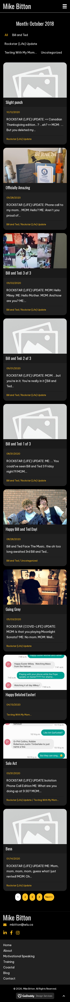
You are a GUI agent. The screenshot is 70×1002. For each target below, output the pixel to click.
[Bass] (35, 850)
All (6, 35)
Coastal (8, 967)
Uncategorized (51, 52)
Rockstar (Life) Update (21, 44)
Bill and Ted (20, 35)
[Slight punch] (35, 103)
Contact (9, 978)
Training (8, 962)
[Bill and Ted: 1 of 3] (35, 445)
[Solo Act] (35, 764)
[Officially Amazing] (35, 189)
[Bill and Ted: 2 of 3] (35, 359)
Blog (6, 973)
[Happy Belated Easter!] (35, 687)
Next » (49, 897)
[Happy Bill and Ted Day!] (35, 527)
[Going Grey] (35, 610)
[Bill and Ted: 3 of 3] (35, 274)
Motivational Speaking (19, 956)
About (7, 951)
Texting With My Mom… (21, 52)
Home (7, 945)
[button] (5, 933)
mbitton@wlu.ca (21, 924)
